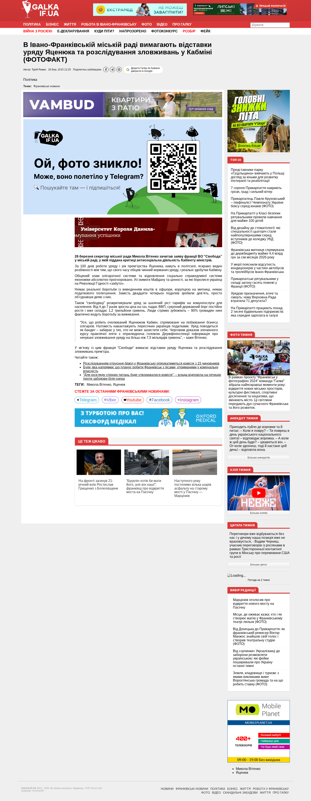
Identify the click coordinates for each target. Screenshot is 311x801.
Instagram (189, 400)
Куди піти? (104, 31)
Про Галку (181, 24)
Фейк (206, 31)
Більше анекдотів (259, 457)
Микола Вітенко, (100, 384)
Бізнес (52, 24)
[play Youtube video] (258, 492)
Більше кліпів (258, 513)
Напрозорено (132, 31)
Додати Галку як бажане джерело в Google (145, 70)
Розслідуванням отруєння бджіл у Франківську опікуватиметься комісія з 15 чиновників (151, 363)
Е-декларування (73, 31)
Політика (32, 24)
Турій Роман (39, 69)
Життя (70, 24)
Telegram (88, 400)
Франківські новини (46, 86)
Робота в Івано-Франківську (108, 24)
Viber (111, 400)
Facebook (160, 400)
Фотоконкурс (164, 31)
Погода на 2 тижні (259, 580)
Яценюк (119, 384)
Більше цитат (258, 564)
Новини (167, 788)
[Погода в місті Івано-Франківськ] (258, 575)
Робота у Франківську (271, 788)
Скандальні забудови (240, 792)
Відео (162, 24)
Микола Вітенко (248, 769)
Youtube (134, 400)
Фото (147, 24)
